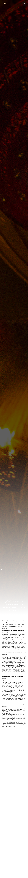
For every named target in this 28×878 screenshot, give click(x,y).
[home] (3, 3)
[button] (24, 3)
